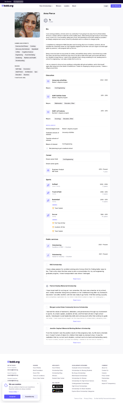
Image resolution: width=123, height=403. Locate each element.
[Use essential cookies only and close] (37, 383)
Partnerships (105, 378)
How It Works (37, 368)
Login (106, 6)
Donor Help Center (38, 378)
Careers (104, 373)
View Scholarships (45, 6)
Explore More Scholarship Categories (83, 391)
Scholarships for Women (79, 378)
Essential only (29, 396)
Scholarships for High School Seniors (83, 381)
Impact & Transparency (109, 383)
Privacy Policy (88, 398)
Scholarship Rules (57, 370)
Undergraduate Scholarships (80, 383)
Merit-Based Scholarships (79, 375)
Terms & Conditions (39, 375)
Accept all (12, 396)
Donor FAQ (36, 373)
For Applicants (18, 1)
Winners (58, 6)
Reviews (104, 381)
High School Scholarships (79, 386)
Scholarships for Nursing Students (82, 370)
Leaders (66, 6)
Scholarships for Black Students (81, 388)
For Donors (8, 1)
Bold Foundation (38, 370)
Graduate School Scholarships (81, 368)
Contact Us (105, 370)
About (74, 6)
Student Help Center (58, 378)
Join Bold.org (116, 6)
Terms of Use (78, 398)
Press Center (106, 375)
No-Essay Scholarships (79, 373)
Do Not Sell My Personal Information (105, 398)
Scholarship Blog (57, 373)
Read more (77, 279)
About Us (104, 368)
